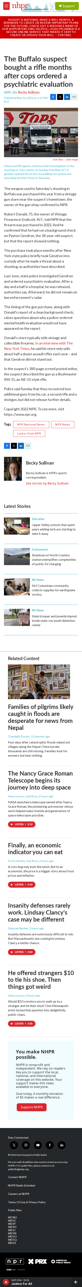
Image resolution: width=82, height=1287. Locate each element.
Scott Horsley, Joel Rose (23, 861)
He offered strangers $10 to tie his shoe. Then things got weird (41, 979)
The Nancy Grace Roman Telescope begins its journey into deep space (40, 780)
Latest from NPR (29, 433)
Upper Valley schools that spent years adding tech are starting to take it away (54, 529)
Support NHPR (32, 1107)
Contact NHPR (17, 1177)
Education (38, 519)
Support (68, 6)
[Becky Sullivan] (13, 469)
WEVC (12, 1220)
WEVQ (12, 1239)
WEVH (12, 1227)
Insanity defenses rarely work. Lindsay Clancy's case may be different (39, 912)
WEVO (12, 1236)
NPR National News (31, 424)
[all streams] (76, 1282)
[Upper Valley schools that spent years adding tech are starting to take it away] (17, 526)
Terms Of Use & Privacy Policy (27, 1202)
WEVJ (11, 1230)
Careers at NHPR (18, 1193)
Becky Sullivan (29, 92)
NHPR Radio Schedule (21, 1185)
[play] (6, 1282)
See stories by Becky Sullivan (47, 483)
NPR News (62, 424)
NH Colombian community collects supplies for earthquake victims (53, 590)
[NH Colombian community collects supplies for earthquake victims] (17, 586)
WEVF (12, 1223)
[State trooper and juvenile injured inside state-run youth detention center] (17, 617)
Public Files (15, 1210)
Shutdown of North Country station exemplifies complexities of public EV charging (54, 559)
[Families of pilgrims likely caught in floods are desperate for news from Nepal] (39, 681)
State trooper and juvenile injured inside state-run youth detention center (54, 620)
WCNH (12, 1217)
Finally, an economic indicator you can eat (35, 848)
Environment (40, 549)
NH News (38, 580)
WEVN (12, 1233)
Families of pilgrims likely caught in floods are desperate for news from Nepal (40, 716)
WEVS (12, 1243)
